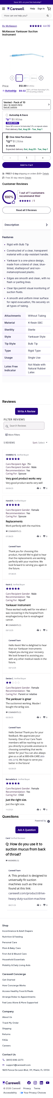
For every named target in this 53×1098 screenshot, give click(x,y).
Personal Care (9, 942)
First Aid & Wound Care (14, 953)
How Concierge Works (14, 985)
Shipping (6, 1028)
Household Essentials (13, 959)
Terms (37, 1088)
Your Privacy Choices (35, 1092)
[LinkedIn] (41, 1083)
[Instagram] (35, 1083)
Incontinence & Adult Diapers (17, 931)
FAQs (5, 1040)
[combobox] (40, 442)
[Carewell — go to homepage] (16, 8)
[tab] (26, 411)
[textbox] (48, 443)
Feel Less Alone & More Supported (20, 1002)
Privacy (27, 1088)
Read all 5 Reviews (26, 210)
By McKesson (9, 26)
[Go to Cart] (49, 9)
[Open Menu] (4, 8)
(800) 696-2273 (14, 1060)
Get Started (8, 979)
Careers (6, 1045)
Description (12, 224)
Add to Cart (26, 165)
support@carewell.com (18, 1065)
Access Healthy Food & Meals (17, 991)
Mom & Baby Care (11, 948)
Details (46, 174)
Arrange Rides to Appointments (18, 996)
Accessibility (10, 1092)
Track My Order (10, 1022)
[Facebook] (29, 1083)
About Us (7, 1017)
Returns (6, 1034)
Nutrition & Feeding (12, 936)
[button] (37, 488)
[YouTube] (48, 1083)
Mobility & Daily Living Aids (16, 965)
